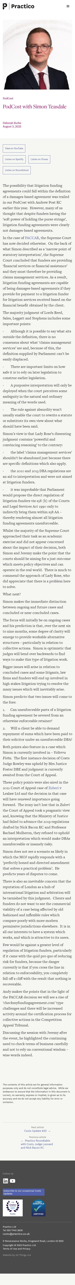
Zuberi (54, 787)
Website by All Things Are (17, 1255)
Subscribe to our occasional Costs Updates (22, 1192)
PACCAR (32, 237)
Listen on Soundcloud (16, 170)
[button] (68, 6)
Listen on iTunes (39, 159)
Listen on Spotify (14, 159)
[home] (18, 6)
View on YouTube (14, 148)
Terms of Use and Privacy (16, 1248)
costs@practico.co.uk (16, 1234)
